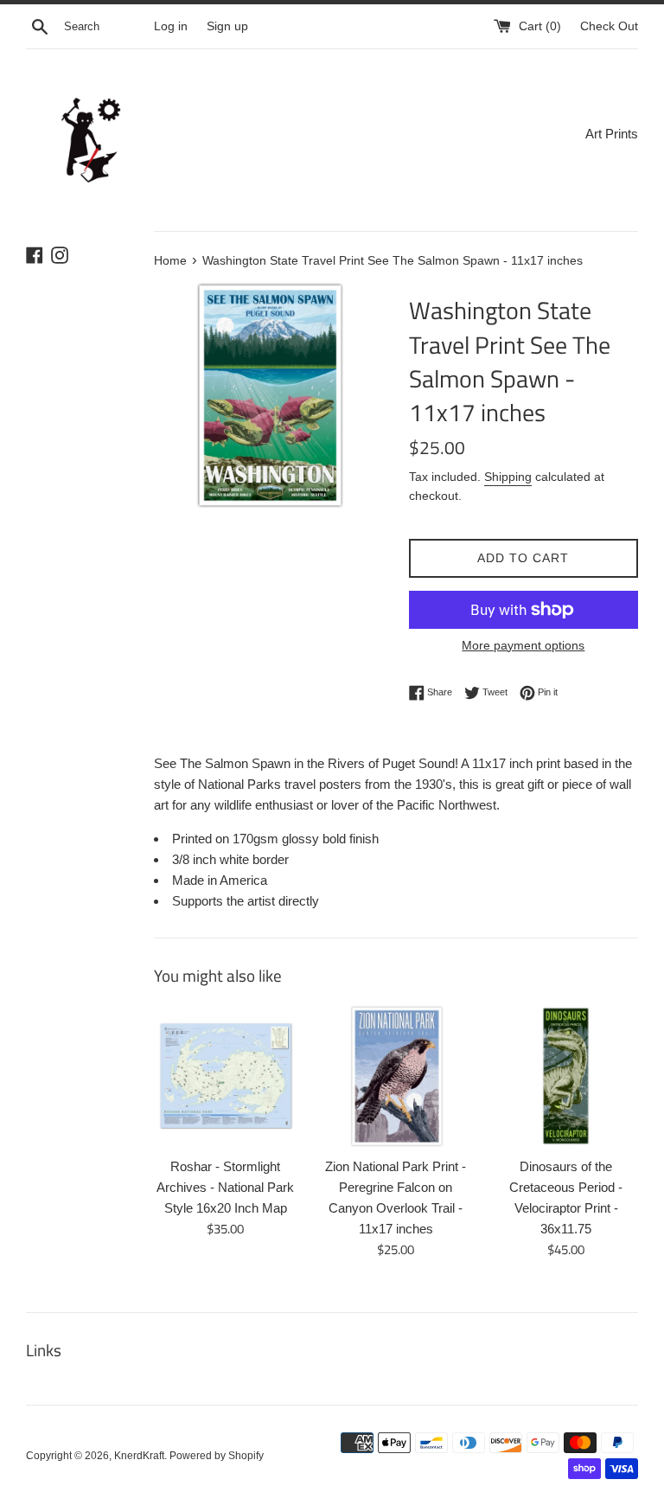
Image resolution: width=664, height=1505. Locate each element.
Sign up (227, 26)
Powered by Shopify (216, 1456)
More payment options (523, 645)
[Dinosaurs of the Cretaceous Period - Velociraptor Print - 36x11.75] (566, 1076)
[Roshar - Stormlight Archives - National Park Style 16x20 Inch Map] (226, 1076)
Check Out (609, 26)
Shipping (508, 477)
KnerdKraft (139, 1456)
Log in (171, 26)
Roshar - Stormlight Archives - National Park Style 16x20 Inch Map (225, 1187)
